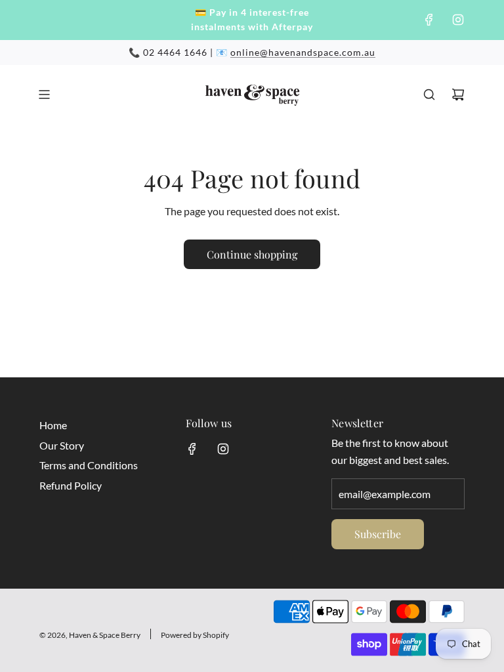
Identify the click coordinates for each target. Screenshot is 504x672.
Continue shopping (252, 254)
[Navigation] (44, 94)
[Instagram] (458, 19)
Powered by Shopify (195, 635)
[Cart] (458, 94)
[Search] (429, 94)
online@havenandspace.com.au (302, 52)
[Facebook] (429, 19)
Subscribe (377, 534)
